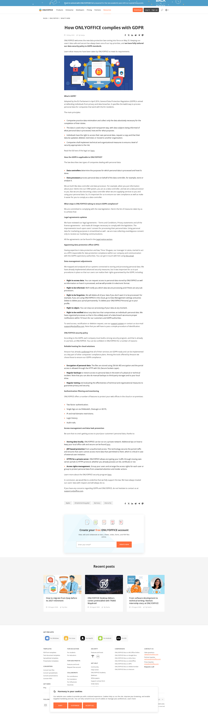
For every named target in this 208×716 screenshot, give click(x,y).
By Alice (64, 607)
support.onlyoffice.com (73, 491)
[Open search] (162, 10)
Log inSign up (151, 10)
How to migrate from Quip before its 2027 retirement (61, 599)
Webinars (94, 675)
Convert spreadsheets (50, 673)
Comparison (120, 649)
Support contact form (98, 681)
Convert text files (48, 670)
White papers (95, 678)
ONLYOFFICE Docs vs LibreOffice (125, 661)
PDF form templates (49, 652)
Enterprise (69, 10)
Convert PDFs (47, 678)
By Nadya (82, 35)
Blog (45, 18)
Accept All (90, 705)
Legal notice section (104, 239)
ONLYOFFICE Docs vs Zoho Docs (125, 658)
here (92, 150)
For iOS (124, 638)
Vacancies (70, 685)
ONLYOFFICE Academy (98, 672)
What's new (65, 18)
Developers (80, 10)
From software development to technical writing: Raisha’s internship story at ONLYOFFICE (143, 601)
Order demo (95, 684)
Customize (75, 705)
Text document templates (51, 655)
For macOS (89, 638)
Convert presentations (50, 676)
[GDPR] (98, 657)
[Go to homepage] (46, 10)
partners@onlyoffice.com (152, 659)
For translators (72, 679)
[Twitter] (128, 35)
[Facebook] (125, 35)
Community (95, 667)
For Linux (72, 638)
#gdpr (68, 503)
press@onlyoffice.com (151, 664)
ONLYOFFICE (54, 18)
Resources (107, 10)
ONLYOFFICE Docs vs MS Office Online (127, 652)
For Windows (54, 638)
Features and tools (73, 664)
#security (108, 503)
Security (94, 649)
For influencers (72, 682)
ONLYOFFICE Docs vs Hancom (124, 669)
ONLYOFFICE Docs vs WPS (123, 664)
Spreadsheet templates (50, 658)
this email (130, 256)
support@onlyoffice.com (74, 326)
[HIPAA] (92, 657)
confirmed (85, 352)
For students (71, 652)
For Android (107, 638)
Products (59, 10)
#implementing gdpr (82, 503)
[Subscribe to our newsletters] (45, 705)
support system (117, 323)
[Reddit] (135, 35)
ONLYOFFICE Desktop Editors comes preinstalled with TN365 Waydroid (102, 601)
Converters (48, 666)
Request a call (149, 667)
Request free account (74, 667)
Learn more (131, 699)
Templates (47, 649)
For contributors (72, 676)
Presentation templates (50, 661)
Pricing (89, 10)
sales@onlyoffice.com (151, 654)
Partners (97, 10)
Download (137, 10)
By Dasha (107, 607)
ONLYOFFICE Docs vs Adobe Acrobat (126, 667)
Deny (60, 705)
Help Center (95, 670)
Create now (124, 544)
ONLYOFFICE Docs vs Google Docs (126, 655)
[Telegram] (139, 35)
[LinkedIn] (132, 35)
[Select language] (167, 10)
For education (73, 649)
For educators (71, 655)
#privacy (97, 503)
